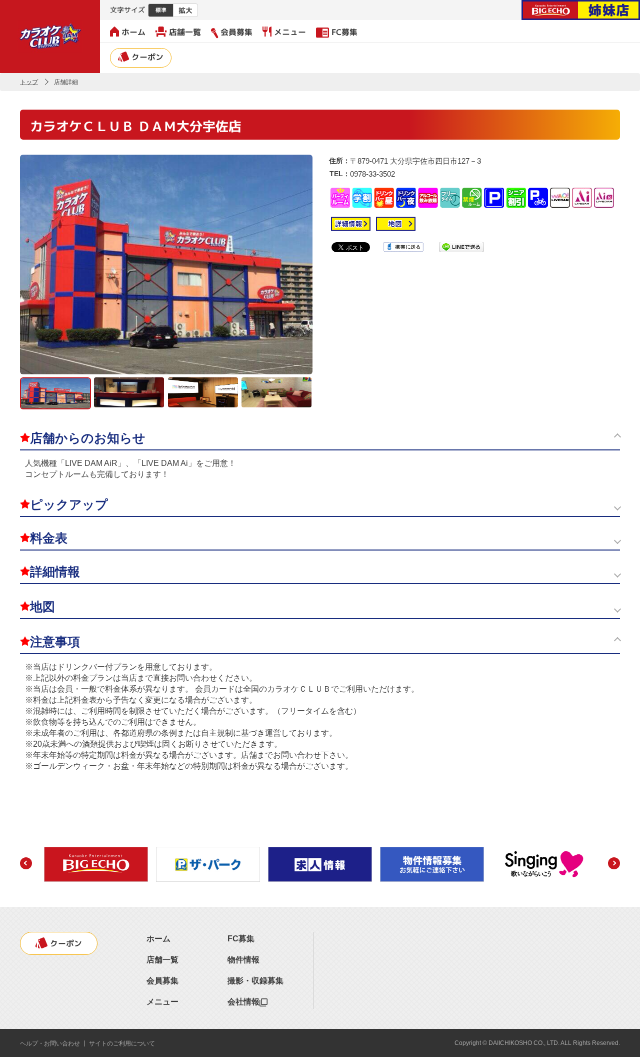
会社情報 (244, 1001)
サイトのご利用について (122, 1043)
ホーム (134, 32)
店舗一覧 (185, 32)
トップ (29, 82)
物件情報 (244, 959)
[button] (26, 863)
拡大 (185, 10)
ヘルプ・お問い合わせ (50, 1043)
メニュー (290, 32)
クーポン (148, 57)
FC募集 (345, 32)
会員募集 (236, 32)
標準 (161, 10)
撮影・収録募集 (256, 980)
